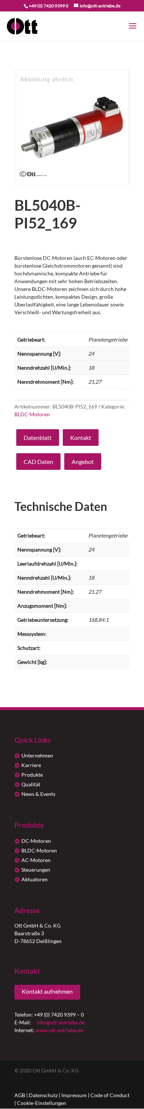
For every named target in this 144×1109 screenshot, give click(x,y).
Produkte (32, 774)
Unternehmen (37, 755)
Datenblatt (38, 437)
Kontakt (80, 437)
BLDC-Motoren (32, 414)
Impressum (74, 1095)
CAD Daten (38, 461)
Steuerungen (35, 869)
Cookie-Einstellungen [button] (41, 1103)
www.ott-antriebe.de (59, 1030)
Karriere (31, 765)
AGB (19, 1095)
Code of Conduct (110, 1095)
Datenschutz (43, 1095)
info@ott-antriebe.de (61, 1022)
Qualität (30, 784)
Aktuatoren (34, 879)
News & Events (38, 794)
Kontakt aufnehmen (47, 991)
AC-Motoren (36, 860)
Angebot (83, 461)
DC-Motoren (36, 841)
